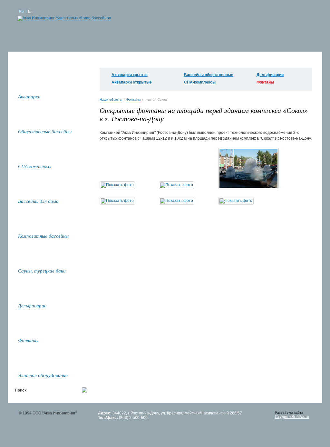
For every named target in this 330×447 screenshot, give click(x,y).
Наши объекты (111, 99)
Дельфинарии (270, 75)
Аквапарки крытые (130, 75)
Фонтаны (133, 99)
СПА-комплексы (200, 82)
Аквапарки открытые (132, 82)
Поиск (20, 390)
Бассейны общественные (208, 75)
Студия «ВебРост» (292, 416)
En (30, 11)
